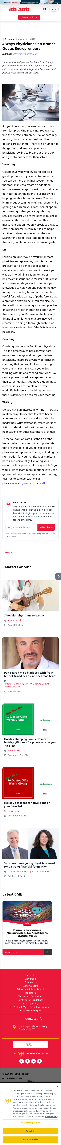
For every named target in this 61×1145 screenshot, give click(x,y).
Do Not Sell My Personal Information (30, 1007)
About (30, 975)
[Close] (57, 1086)
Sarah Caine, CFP (40, 871)
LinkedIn (41, 483)
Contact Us (30, 982)
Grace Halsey (14, 750)
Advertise (30, 978)
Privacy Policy (30, 1003)
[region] (30, 1113)
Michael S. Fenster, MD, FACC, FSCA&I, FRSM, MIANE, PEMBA (27, 685)
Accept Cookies (30, 1139)
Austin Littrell (14, 620)
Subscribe (45, 527)
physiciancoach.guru (15, 483)
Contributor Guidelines (30, 1000)
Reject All (30, 1131)
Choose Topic (27, 17)
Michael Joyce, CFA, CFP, (19, 871)
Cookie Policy (51, 1116)
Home (30, 1080)
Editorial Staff (30, 985)
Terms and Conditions (30, 996)
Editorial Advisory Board (30, 989)
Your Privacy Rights (30, 1010)
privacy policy (11, 536)
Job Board (30, 992)
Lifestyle (8, 552)
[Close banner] (57, 4)
